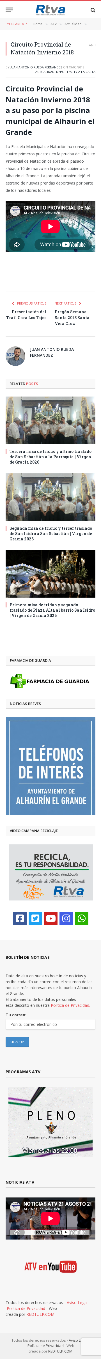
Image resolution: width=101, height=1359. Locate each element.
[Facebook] (20, 918)
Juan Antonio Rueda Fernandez (36, 67)
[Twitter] (35, 918)
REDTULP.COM (40, 1314)
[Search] (92, 10)
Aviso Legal (77, 1302)
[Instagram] (66, 918)
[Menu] (9, 10)
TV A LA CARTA (84, 72)
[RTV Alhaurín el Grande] (50, 10)
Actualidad (44, 72)
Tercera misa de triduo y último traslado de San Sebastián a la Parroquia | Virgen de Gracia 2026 (50, 457)
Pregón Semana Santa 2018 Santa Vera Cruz (72, 317)
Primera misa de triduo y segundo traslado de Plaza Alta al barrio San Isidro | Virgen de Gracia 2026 (52, 610)
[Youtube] (51, 918)
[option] (50, 766)
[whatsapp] (81, 918)
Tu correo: (16, 1014)
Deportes (64, 72)
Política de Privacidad (26, 1308)
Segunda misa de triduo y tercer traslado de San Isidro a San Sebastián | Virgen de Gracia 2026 (51, 534)
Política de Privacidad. (70, 1005)
